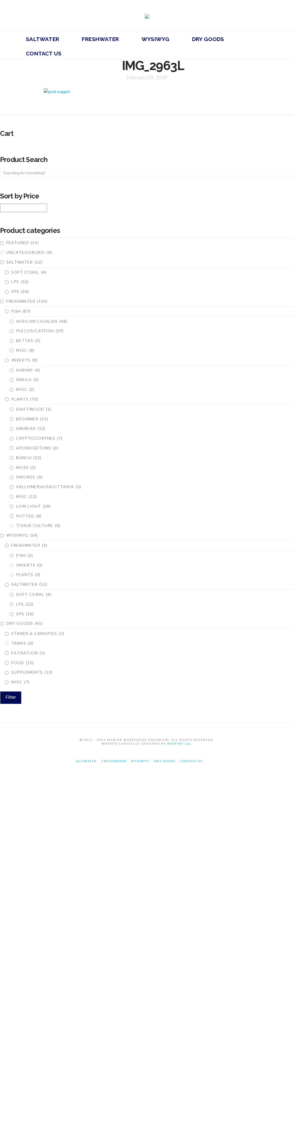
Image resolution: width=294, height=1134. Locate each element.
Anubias (31, 428)
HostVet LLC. (179, 743)
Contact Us (191, 761)
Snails (27, 379)
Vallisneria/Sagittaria (48, 486)
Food (22, 662)
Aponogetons (37, 447)
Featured (22, 242)
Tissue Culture (38, 525)
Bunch (28, 457)
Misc (25, 350)
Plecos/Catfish (40, 330)
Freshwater (27, 301)
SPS (20, 291)
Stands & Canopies (37, 633)
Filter (10, 697)
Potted (29, 515)
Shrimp (28, 370)
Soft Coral (29, 272)
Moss (26, 467)
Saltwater (24, 262)
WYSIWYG (22, 535)
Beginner (32, 418)
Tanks (22, 643)
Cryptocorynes (39, 438)
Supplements (32, 672)
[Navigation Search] (123, 52)
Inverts (24, 360)
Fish (21, 311)
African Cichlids (41, 321)
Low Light (33, 506)
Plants (24, 399)
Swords (29, 476)
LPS (20, 281)
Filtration (28, 652)
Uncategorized (29, 252)
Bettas (28, 340)
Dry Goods (24, 623)
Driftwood (33, 409)
